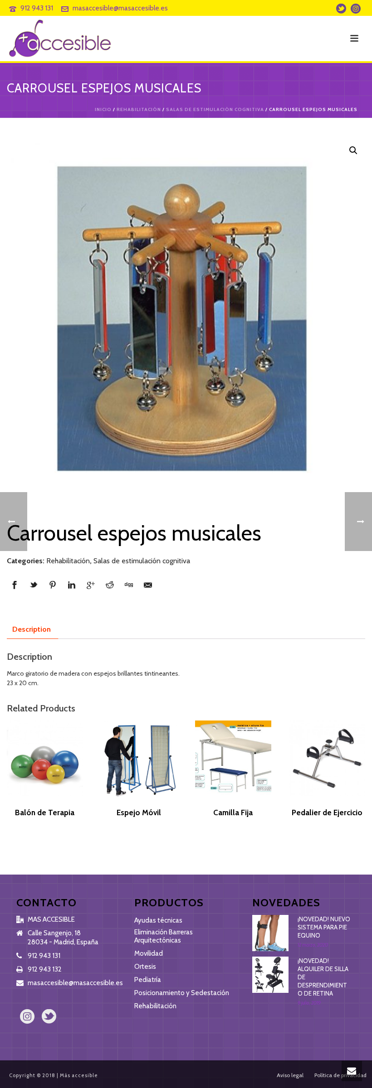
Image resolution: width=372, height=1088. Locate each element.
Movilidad (148, 953)
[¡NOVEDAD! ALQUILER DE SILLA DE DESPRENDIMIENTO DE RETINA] (270, 975)
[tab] (32, 629)
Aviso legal (290, 1075)
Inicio (103, 109)
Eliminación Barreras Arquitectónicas (163, 936)
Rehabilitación (139, 109)
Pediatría (147, 980)
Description (31, 629)
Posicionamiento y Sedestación (181, 993)
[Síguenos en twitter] (49, 1017)
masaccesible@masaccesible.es (120, 8)
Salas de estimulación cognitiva (215, 109)
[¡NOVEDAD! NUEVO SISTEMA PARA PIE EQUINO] (270, 933)
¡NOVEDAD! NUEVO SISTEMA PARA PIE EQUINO (324, 927)
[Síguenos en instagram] (27, 1017)
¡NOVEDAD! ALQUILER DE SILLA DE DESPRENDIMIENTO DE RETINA (323, 977)
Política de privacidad (340, 1075)
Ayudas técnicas (158, 920)
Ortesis (145, 966)
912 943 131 (36, 8)
